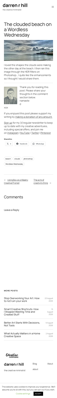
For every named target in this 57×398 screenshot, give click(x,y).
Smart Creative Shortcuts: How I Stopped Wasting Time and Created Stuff (21, 312)
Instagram (12, 133)
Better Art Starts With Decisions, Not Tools (22, 324)
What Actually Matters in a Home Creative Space (22, 334)
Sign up (8, 122)
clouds (17, 158)
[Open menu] (52, 6)
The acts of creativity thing (41, 181)
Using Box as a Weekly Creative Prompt (16, 181)
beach (8, 158)
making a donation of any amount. (33, 117)
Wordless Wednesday (14, 164)
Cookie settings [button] (23, 393)
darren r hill (15, 5)
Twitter (35, 133)
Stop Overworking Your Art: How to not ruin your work (22, 299)
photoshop (28, 158)
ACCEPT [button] (38, 393)
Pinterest (46, 133)
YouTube (25, 133)
